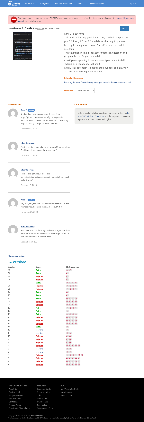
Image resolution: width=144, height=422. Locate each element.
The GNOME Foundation (19, 408)
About (80, 3)
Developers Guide (96, 3)
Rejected (39, 276)
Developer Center (44, 389)
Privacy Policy (15, 405)
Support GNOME (16, 395)
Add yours (44, 3)
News (62, 386)
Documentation (43, 392)
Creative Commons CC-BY (33, 418)
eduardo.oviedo (27, 143)
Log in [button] (132, 3)
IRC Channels (42, 402)
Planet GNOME (66, 395)
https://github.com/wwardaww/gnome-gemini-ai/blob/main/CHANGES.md (97, 82)
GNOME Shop (15, 398)
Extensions (30, 3)
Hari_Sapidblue (27, 226)
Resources (41, 386)
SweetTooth (92, 418)
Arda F (40, 28)
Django (82, 418)
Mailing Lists (42, 398)
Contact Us (13, 402)
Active (38, 270)
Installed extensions (63, 3)
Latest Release (65, 392)
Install (125, 28)
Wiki (39, 395)
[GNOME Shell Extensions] (14, 3)
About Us (13, 389)
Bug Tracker (42, 405)
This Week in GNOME (68, 389)
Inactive (39, 330)
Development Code (45, 408)
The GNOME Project (18, 386)
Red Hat (68, 418)
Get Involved (14, 392)
